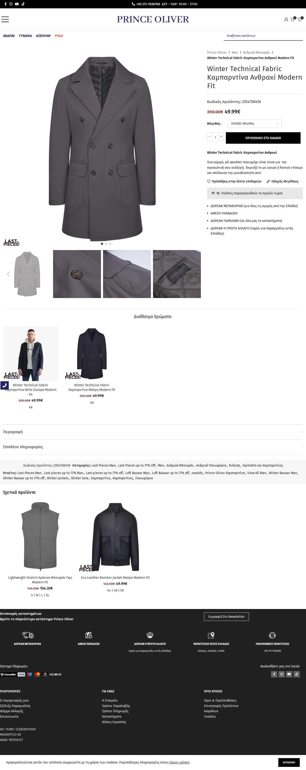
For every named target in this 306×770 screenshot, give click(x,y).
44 (109, 590)
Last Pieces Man (104, 465)
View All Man (256, 473)
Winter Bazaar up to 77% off (23, 478)
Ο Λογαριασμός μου (14, 700)
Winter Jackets (57, 478)
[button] (8, 274)
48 (30, 407)
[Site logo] (153, 19)
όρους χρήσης (179, 762)
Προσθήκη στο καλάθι (263, 138)
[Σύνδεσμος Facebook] (5, 4)
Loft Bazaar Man (137, 473)
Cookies (210, 716)
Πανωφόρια (144, 478)
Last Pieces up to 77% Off (136, 465)
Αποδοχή (289, 762)
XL (47, 595)
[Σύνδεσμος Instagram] (11, 4)
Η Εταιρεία (109, 700)
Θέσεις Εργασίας (114, 722)
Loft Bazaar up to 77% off (170, 473)
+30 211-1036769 (148, 4)
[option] (102, 244)
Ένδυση (234, 465)
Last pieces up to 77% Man (63, 473)
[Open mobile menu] (6, 19)
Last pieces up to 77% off (104, 473)
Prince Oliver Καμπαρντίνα (225, 473)
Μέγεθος (213, 124)
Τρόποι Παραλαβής (116, 706)
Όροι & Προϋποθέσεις (220, 700)
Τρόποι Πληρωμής (115, 711)
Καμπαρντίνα (100, 478)
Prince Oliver (217, 52)
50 (122, 590)
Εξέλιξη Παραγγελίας (15, 706)
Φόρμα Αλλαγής (11, 711)
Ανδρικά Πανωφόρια (211, 465)
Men (235, 52)
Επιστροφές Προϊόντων (221, 706)
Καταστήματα (111, 716)
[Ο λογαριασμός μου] (287, 19)
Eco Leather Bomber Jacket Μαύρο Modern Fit (115, 578)
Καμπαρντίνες (123, 478)
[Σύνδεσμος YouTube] (17, 4)
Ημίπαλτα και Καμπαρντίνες (263, 465)
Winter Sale (79, 478)
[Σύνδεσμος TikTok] (23, 4)
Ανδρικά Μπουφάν (256, 52)
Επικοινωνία (9, 716)
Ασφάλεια (211, 711)
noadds (197, 473)
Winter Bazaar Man (283, 473)
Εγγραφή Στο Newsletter (226, 617)
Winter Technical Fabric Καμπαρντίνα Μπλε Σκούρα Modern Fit (30, 389)
